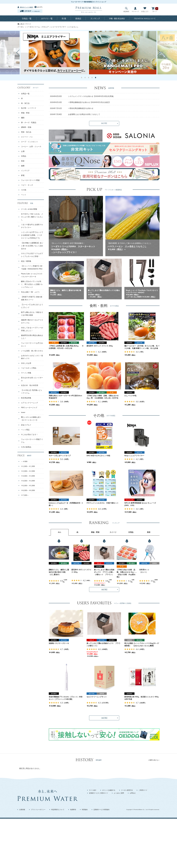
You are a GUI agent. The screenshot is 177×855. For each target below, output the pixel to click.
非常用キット (144, 570)
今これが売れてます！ (29, 434)
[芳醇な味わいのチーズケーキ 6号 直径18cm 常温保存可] (66, 376)
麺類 (22, 118)
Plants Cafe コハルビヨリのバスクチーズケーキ (31, 275)
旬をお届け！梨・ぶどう (30, 292)
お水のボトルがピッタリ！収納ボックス (32, 357)
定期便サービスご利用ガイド (98, 793)
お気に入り (144, 11)
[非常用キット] (149, 553)
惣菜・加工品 (26, 132)
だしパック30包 (130, 396)
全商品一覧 (26, 18)
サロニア (45, 27)
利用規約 (85, 809)
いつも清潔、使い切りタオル (32, 351)
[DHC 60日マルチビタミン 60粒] (104, 436)
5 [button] (95, 77)
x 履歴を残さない (154, 760)
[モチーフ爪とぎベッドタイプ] (66, 436)
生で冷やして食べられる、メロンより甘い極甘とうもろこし (32, 217)
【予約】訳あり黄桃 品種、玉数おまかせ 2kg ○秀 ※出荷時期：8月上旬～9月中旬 (103, 397)
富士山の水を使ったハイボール (32, 379)
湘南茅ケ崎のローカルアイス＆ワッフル (32, 321)
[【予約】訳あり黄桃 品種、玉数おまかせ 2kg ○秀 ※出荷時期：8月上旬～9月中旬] (104, 376)
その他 (23, 190)
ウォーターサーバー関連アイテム (32, 440)
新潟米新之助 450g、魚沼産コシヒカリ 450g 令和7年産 (142, 698)
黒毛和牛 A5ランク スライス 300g (100, 346)
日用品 (23, 156)
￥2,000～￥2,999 (28, 471)
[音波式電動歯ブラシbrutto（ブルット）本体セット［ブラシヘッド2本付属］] (66, 677)
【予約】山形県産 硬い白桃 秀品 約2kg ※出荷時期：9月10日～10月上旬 (66, 347)
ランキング (95, 18)
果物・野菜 (25, 113)
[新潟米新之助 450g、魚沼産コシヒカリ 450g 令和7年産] (142, 677)
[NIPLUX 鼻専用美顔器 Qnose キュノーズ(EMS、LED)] (142, 483)
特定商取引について (57, 809)
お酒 (22, 151)
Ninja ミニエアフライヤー (134, 456)
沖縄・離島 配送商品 (117, 18)
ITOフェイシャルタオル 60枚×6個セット (103, 503)
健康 (22, 166)
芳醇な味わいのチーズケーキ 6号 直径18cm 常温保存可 (65, 397)
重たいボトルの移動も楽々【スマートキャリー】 (31, 418)
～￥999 (24, 461)
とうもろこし (73, 27)
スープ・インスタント (29, 142)
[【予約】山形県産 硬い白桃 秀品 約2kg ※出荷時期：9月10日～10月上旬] (66, 326)
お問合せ (133, 793)
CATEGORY (28, 87)
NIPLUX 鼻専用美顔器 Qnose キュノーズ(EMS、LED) (140, 504)
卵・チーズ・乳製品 (28, 122)
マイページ (135, 11)
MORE (104, 123)
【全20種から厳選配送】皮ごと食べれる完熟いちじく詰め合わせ (32, 246)
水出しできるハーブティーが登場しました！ (32, 329)
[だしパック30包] (142, 376)
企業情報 (22, 809)
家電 (22, 175)
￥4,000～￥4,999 (28, 481)
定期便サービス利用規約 (101, 809)
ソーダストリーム (33, 27)
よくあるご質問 (119, 793)
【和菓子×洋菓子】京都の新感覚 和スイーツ (31, 298)
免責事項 (73, 809)
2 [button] (85, 77)
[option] (122, 52)
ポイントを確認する (108, 790)
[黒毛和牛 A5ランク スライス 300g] (104, 326)
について (145, 18)
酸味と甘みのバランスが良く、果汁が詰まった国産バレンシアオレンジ (32, 284)
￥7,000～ (25, 495)
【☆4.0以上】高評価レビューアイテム (31, 391)
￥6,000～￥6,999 (28, 490)
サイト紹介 (92, 790)
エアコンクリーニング (29, 403)
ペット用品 (25, 430)
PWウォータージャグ (29, 407)
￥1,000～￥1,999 (28, 466)
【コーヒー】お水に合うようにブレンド (32, 306)
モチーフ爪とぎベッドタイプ (60, 456)
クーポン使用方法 (127, 790)
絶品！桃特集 (26, 261)
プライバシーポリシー (38, 809)
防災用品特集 (26, 398)
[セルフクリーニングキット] (104, 677)
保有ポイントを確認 (26, 7)
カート (154, 11)
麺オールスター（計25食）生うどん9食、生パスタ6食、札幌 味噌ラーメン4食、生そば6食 (141, 347)
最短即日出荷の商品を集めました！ (32, 336)
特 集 (64, 18)
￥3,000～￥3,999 (28, 476)
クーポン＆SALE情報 (29, 209)
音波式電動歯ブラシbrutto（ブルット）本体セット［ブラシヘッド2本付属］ (65, 698)
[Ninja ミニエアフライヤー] (142, 436)
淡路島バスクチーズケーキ (59, 643)
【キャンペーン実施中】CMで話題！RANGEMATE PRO (31, 267)
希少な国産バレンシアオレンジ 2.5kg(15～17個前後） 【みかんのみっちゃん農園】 (141, 644)
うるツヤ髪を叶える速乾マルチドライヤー (32, 226)
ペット (23, 195)
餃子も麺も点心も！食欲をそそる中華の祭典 (32, 313)
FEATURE (25, 203)
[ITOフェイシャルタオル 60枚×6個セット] (104, 483)
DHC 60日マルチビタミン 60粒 (98, 456)
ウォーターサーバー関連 (30, 180)
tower (23, 412)
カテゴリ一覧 (46, 18)
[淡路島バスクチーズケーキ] (66, 623)
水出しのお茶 (26, 363)
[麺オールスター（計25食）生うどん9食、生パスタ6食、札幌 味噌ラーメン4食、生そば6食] (142, 326)
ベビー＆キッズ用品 (28, 368)
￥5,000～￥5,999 (28, 486)
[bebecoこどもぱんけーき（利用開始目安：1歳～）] (66, 483)
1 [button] (81, 77)
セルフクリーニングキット (97, 697)
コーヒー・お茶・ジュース (31, 146)
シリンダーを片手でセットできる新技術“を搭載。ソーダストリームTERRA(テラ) (32, 235)
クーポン (20, 27)
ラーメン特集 (26, 373)
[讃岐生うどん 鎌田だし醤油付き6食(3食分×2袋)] (59, 553)
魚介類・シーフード (28, 108)
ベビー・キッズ (27, 185)
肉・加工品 (25, 103)
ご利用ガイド (143, 790)
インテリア (25, 171)
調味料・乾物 (26, 127)
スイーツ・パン (27, 137)
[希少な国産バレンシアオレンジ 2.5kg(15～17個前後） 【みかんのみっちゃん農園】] (142, 623)
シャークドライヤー (58, 27)
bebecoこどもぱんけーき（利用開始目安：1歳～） (66, 504)
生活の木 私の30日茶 (29, 385)
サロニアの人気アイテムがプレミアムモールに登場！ (32, 254)
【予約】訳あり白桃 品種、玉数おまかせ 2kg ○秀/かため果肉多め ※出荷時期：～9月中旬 (126, 571)
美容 (22, 161)
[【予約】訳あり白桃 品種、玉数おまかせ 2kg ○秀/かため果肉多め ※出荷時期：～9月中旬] (127, 553)
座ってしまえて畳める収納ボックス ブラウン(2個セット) (104, 571)
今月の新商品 (26, 447)
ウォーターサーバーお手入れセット (32, 344)
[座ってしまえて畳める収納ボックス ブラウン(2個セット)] (104, 553)
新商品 (78, 18)
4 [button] (92, 77)
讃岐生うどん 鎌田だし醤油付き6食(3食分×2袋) (59, 571)
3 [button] (88, 77)
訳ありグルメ (26, 425)
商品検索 (126, 11)
